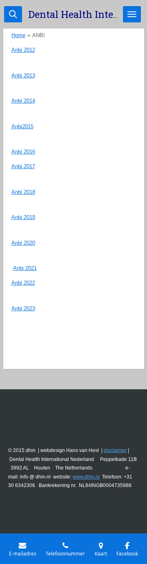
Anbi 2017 (23, 166)
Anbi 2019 (23, 217)
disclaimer (115, 450)
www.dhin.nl (86, 477)
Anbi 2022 (23, 283)
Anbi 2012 (23, 50)
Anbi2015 (22, 126)
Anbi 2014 (23, 101)
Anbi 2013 (23, 75)
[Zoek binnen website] (13, 14)
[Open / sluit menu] (132, 14)
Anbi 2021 (25, 268)
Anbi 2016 (23, 152)
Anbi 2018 (23, 192)
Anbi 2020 (23, 243)
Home (18, 35)
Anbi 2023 (23, 308)
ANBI (38, 35)
